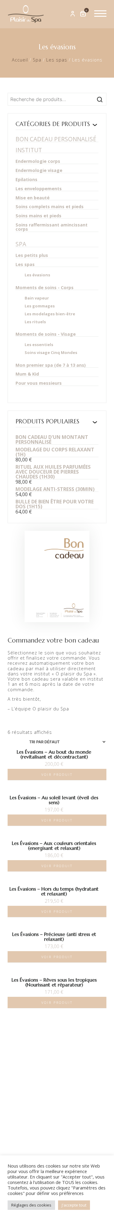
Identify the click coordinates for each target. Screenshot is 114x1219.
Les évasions (37, 275)
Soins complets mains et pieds (50, 207)
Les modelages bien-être (50, 314)
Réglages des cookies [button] (31, 1205)
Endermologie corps (38, 161)
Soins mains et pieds (38, 216)
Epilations (26, 179)
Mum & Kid (27, 374)
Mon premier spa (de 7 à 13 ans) (51, 365)
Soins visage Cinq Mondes (51, 353)
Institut (29, 150)
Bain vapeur (37, 298)
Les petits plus (32, 255)
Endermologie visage (39, 170)
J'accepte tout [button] (74, 1205)
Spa (37, 60)
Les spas (56, 60)
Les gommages (40, 306)
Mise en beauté (33, 198)
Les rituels (35, 322)
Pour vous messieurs (39, 383)
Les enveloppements (39, 189)
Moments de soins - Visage (46, 334)
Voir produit (57, 774)
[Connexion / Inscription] (72, 14)
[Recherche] (99, 99)
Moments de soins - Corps (45, 287)
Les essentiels (39, 345)
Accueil (20, 60)
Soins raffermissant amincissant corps (52, 227)
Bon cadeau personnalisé (56, 139)
